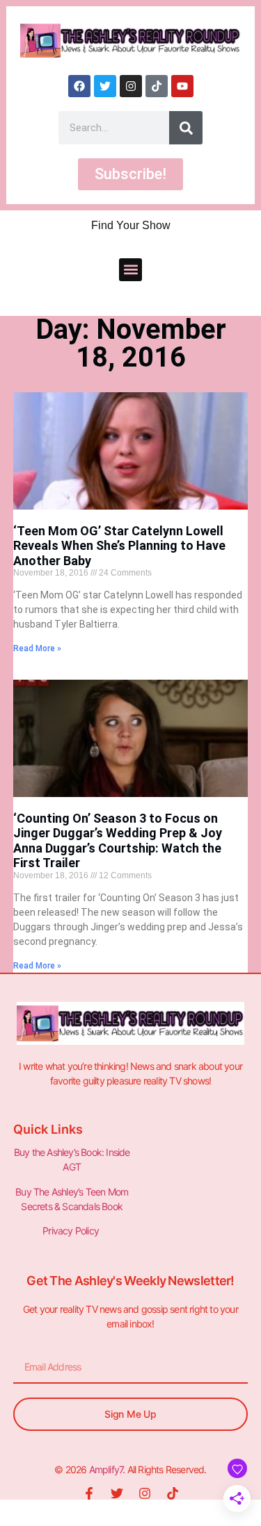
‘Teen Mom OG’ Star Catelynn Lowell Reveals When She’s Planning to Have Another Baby (119, 545)
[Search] (186, 127)
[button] (130, 269)
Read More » (37, 648)
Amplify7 (106, 1469)
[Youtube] (182, 86)
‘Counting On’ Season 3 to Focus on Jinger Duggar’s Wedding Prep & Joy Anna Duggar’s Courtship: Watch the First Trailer (117, 841)
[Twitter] (105, 86)
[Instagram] (131, 86)
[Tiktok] (156, 86)
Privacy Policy (71, 1230)
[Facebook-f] (89, 1493)
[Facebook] (79, 86)
